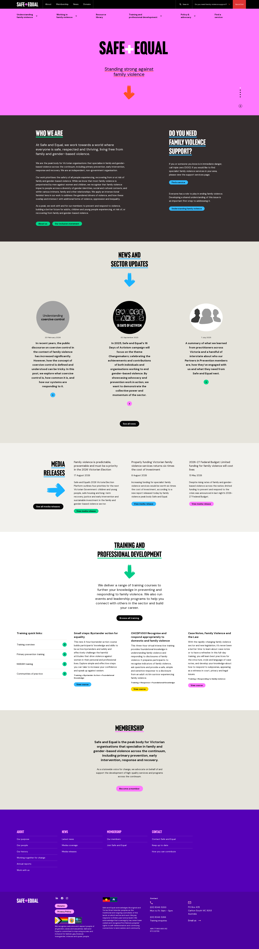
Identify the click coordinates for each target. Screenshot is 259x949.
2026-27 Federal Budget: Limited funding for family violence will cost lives (211, 465)
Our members (114, 839)
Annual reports (24, 863)
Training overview (26, 644)
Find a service (178, 182)
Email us (192, 920)
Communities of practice (30, 673)
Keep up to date (160, 845)
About (48, 4)
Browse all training (129, 618)
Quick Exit (239, 4)
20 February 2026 (53, 337)
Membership (62, 4)
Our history (22, 851)
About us (42, 224)
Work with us (23, 870)
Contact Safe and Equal (164, 839)
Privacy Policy (64, 911)
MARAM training (25, 664)
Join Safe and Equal (117, 845)
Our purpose (23, 839)
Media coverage (70, 845)
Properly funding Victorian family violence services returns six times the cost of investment (152, 465)
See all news (129, 423)
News (76, 4)
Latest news (68, 839)
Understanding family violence (187, 208)
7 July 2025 (206, 337)
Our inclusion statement (67, 224)
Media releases (69, 851)
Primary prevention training (31, 654)
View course (82, 684)
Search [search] (186, 4)
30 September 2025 (129, 337)
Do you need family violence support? (211, 4)
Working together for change (31, 857)
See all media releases (48, 506)
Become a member (129, 788)
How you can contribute (164, 851)
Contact (157, 832)
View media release (86, 511)
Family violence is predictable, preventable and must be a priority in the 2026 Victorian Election (96, 465)
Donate (87, 4)
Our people (22, 845)
